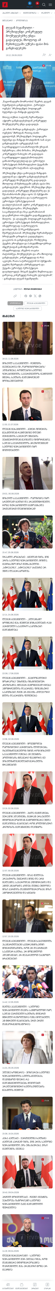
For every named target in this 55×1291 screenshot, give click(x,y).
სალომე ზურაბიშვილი (27, 309)
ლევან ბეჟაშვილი (36, 303)
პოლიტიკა (22, 21)
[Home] (5, 4)
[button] (11, 13)
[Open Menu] (50, 4)
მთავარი (7, 21)
